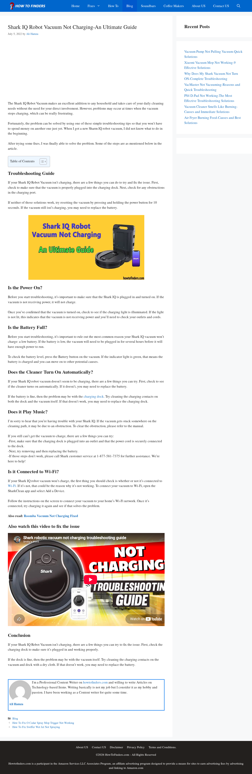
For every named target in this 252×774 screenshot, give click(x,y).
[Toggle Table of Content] (41, 161)
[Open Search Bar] (238, 6)
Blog (129, 6)
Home (75, 6)
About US (198, 6)
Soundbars (148, 6)
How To (113, 6)
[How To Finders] (28, 6)
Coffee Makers (174, 6)
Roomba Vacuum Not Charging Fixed (51, 516)
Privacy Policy (136, 747)
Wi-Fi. (12, 486)
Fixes (91, 6)
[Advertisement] (86, 71)
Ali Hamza (16, 704)
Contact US (221, 6)
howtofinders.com (95, 682)
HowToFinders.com (117, 754)
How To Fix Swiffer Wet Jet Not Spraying (36, 727)
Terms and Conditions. (162, 747)
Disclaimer (116, 747)
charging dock (94, 396)
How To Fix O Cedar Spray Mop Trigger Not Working (43, 723)
